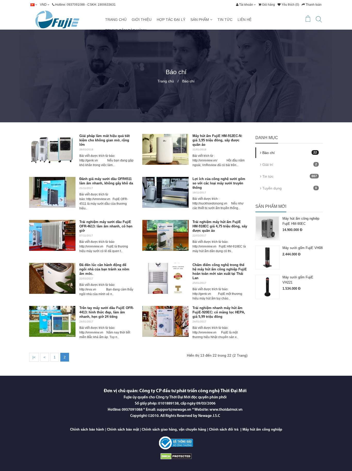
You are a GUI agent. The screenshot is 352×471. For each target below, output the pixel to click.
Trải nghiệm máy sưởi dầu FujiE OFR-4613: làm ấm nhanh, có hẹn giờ (105, 226)
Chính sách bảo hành (87, 429)
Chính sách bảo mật (123, 429)
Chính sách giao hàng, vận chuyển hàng (174, 429)
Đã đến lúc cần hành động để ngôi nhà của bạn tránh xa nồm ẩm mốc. (104, 269)
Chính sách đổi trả (223, 429)
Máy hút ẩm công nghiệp (262, 429)
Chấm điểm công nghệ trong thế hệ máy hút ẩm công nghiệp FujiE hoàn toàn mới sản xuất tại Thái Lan (219, 271)
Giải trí (289, 164)
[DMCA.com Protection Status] (176, 456)
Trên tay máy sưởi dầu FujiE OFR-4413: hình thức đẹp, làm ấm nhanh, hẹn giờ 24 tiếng (106, 312)
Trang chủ (165, 81)
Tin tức (289, 176)
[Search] (319, 20)
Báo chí (188, 81)
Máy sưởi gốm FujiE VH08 (302, 248)
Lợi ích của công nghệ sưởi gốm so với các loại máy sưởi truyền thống (218, 183)
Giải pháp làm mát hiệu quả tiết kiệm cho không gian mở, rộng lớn (104, 140)
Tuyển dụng (289, 188)
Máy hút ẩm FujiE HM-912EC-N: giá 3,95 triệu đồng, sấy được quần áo (217, 140)
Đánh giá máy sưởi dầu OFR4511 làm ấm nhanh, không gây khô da (106, 181)
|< (34, 357)
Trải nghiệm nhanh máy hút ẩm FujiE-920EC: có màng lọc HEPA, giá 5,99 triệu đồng (218, 312)
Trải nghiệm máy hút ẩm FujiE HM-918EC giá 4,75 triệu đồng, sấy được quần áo (219, 226)
